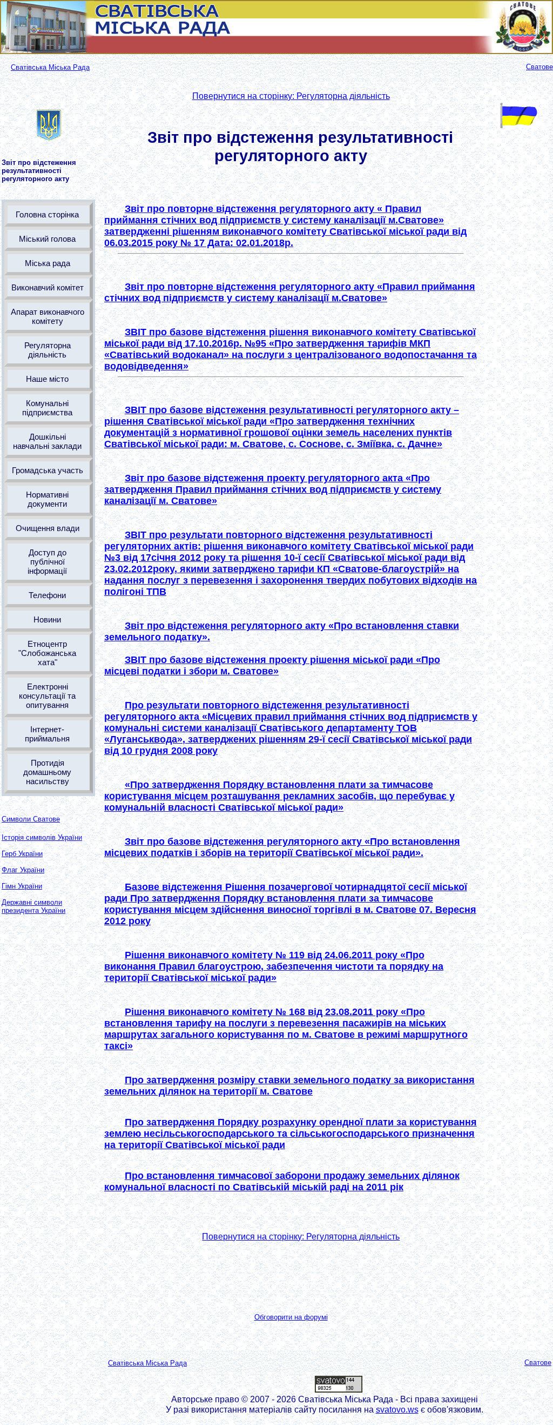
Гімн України (22, 886)
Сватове (539, 67)
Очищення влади (47, 528)
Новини (47, 619)
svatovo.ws (397, 1409)
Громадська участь (47, 470)
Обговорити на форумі (291, 1317)
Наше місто (47, 378)
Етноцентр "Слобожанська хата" (47, 653)
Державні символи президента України (33, 906)
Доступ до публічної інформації (47, 561)
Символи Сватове (31, 819)
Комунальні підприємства (47, 408)
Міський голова (47, 238)
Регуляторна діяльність (47, 350)
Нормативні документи (47, 499)
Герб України (22, 854)
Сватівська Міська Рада (50, 67)
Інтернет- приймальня (47, 734)
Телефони (47, 595)
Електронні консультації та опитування (47, 696)
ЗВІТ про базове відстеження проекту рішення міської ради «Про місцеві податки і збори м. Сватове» (272, 665)
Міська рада (47, 263)
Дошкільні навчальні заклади (47, 441)
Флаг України (23, 870)
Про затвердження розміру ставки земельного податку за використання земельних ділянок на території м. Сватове (289, 1086)
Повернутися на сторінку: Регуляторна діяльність (291, 96)
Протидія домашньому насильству (47, 772)
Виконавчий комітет (47, 287)
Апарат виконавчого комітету (47, 316)
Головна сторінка (47, 214)
